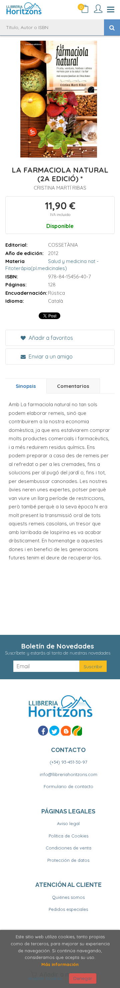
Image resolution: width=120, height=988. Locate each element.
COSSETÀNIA (63, 245)
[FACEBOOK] (43, 731)
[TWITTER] (54, 731)
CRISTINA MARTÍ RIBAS (60, 188)
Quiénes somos (68, 897)
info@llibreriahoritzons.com (68, 774)
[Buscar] (112, 27)
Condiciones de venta (68, 847)
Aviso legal (68, 823)
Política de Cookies (68, 835)
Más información (60, 964)
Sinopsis (26, 386)
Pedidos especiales (68, 909)
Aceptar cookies (45, 978)
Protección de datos (68, 860)
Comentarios (73, 386)
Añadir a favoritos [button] (50, 337)
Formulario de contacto (68, 786)
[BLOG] (66, 731)
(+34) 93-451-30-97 (68, 762)
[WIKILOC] (77, 731)
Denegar (82, 978)
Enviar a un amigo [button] (50, 356)
